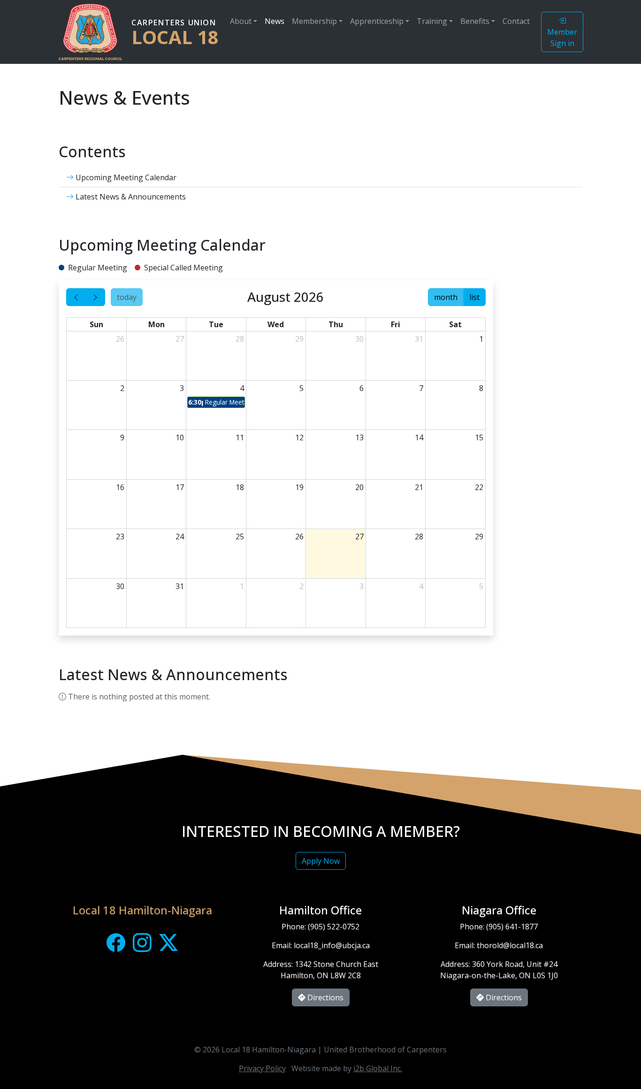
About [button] (241, 21)
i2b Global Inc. (377, 1068)
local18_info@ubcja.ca (332, 945)
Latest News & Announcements (130, 197)
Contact (516, 21)
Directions (324, 997)
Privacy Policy (262, 1068)
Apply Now (321, 861)
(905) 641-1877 (512, 926)
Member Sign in (562, 37)
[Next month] (95, 297)
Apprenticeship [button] (377, 21)
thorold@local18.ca (510, 945)
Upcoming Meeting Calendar (125, 177)
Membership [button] (314, 21)
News (274, 21)
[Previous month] (76, 297)
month (446, 297)
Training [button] (432, 21)
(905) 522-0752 (333, 926)
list (474, 297)
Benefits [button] (474, 21)
